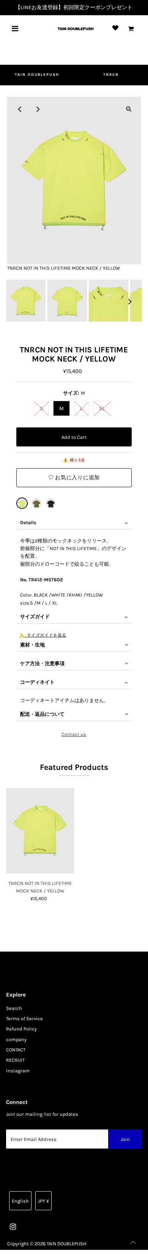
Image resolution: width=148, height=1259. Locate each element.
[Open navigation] (15, 28)
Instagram (18, 1070)
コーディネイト (37, 682)
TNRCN (111, 74)
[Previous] (19, 109)
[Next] (38, 109)
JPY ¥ (43, 1201)
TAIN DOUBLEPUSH (37, 74)
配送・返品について (42, 714)
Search (14, 1008)
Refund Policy (21, 1029)
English (20, 1201)
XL (102, 408)
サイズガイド (35, 616)
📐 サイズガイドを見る (43, 635)
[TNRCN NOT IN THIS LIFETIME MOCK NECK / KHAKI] (36, 503)
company (16, 1039)
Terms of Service (24, 1018)
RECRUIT (15, 1060)
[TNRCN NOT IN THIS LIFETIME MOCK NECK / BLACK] (51, 503)
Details (28, 522)
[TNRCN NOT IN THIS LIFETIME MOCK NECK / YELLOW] (22, 503)
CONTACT (15, 1050)
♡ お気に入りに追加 (74, 477)
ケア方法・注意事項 (42, 663)
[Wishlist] (115, 28)
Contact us (73, 734)
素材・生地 (32, 645)
